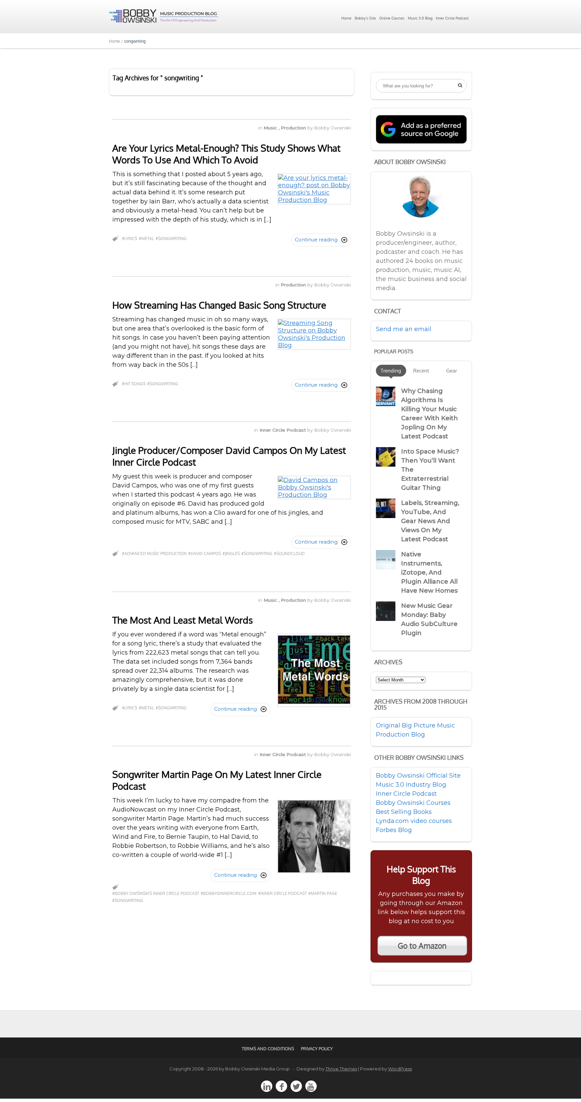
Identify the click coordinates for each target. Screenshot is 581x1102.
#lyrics (129, 238)
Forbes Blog (394, 830)
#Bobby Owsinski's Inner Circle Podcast (155, 893)
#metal (146, 238)
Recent (421, 370)
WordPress (400, 1068)
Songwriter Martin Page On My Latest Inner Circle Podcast (216, 780)
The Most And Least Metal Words (182, 620)
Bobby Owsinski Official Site (418, 775)
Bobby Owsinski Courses (413, 802)
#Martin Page (322, 893)
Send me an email (403, 329)
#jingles (231, 553)
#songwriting (171, 238)
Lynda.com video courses (414, 821)
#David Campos (204, 553)
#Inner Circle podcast (282, 893)
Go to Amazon (422, 945)
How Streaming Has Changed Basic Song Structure (219, 305)
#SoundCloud (289, 553)
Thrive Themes (341, 1068)
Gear (451, 370)
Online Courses (391, 18)
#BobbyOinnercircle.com (229, 893)
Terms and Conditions (268, 1048)
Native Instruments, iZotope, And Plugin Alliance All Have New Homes (429, 572)
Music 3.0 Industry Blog (411, 784)
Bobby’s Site (365, 18)
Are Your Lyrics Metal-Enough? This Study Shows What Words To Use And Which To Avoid (226, 154)
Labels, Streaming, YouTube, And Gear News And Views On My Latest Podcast (430, 521)
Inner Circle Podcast (452, 18)
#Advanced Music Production (154, 553)
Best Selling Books (404, 812)
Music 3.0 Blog (420, 18)
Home (346, 18)
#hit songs (134, 383)
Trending (391, 370)
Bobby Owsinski (332, 127)
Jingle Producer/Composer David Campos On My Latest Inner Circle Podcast (229, 456)
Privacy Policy (317, 1048)
